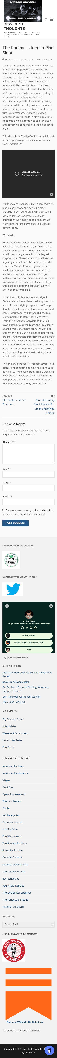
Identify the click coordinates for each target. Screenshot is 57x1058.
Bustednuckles (10, 878)
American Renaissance (15, 773)
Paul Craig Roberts (13, 885)
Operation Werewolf (13, 794)
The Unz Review (11, 801)
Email (6, 483)
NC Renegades (10, 815)
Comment (9, 442)
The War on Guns (12, 836)
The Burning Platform (14, 843)
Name (6, 469)
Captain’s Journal (12, 822)
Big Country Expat (13, 719)
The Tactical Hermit (13, 871)
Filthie (5, 808)
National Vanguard (13, 906)
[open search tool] (46, 19)
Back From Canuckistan (16, 681)
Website (7, 496)
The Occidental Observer (16, 892)
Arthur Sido (10, 59)
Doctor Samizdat (12, 740)
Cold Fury (8, 787)
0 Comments (45, 59)
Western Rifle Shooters (15, 733)
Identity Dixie (10, 829)
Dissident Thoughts (14, 26)
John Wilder (9, 726)
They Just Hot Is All (13, 701)
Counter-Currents (12, 857)
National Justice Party (15, 864)
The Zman (8, 747)
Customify (30, 1052)
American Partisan (12, 766)
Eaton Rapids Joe (12, 850)
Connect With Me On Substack (25, 1022)
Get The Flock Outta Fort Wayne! (21, 696)
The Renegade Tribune (15, 899)
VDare (6, 780)
